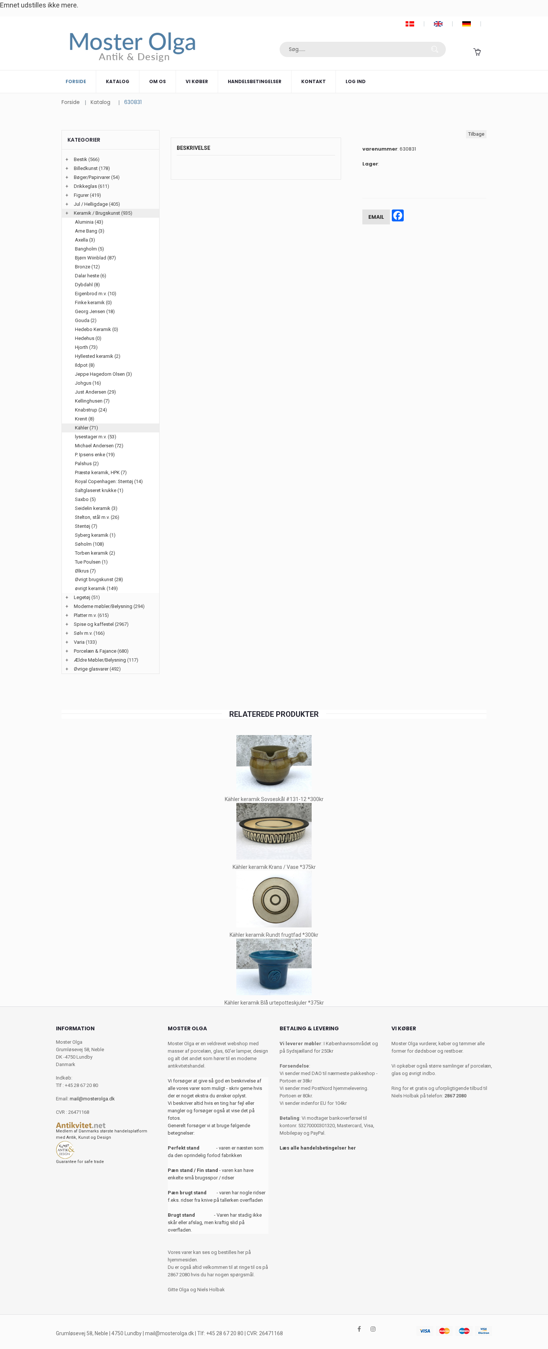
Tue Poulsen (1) (91, 562)
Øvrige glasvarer (91, 669)
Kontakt (313, 81)
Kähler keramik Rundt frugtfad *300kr (274, 935)
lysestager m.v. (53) (95, 436)
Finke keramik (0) (93, 302)
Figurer (81, 195)
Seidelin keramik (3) (96, 508)
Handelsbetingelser (254, 81)
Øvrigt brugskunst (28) (99, 579)
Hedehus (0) (88, 338)
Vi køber (197, 81)
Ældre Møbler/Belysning (100, 660)
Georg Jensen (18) (95, 311)
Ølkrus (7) (85, 571)
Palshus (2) (87, 463)
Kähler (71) (86, 428)
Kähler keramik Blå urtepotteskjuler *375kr (274, 1003)
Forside (76, 81)
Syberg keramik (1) (95, 535)
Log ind (356, 81)
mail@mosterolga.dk (92, 1098)
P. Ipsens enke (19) (95, 454)
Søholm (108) (89, 544)
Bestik (80, 159)
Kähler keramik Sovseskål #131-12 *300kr (274, 799)
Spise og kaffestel (94, 624)
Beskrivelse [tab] (193, 148)
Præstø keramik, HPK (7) (101, 472)
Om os (157, 81)
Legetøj (82, 597)
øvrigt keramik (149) (96, 588)
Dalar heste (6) (90, 275)
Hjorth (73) (86, 347)
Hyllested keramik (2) (97, 356)
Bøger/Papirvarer (92, 177)
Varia (79, 642)
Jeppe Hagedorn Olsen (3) (103, 374)
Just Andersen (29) (95, 392)
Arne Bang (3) (89, 231)
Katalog (117, 81)
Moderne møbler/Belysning (103, 606)
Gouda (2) (86, 320)
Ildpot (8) (85, 365)
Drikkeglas (85, 186)
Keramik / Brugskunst (97, 213)
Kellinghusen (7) (92, 401)
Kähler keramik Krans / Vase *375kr (274, 867)
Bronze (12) (87, 267)
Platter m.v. (85, 615)
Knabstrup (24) (91, 410)
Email (376, 217)
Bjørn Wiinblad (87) (95, 258)
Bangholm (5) (89, 249)
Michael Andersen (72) (99, 445)
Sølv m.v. (83, 633)
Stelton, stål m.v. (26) (97, 517)
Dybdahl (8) (87, 284)
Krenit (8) (84, 419)
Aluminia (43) (89, 222)
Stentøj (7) (86, 526)
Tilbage (476, 134)
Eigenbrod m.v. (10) (95, 293)
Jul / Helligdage (91, 204)
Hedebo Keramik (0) (96, 329)
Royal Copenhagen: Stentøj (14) (109, 481)
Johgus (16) (88, 383)
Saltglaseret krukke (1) (99, 490)
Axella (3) (85, 240)
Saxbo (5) (85, 499)
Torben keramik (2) (95, 553)
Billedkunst (86, 168)
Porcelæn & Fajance (95, 651)
